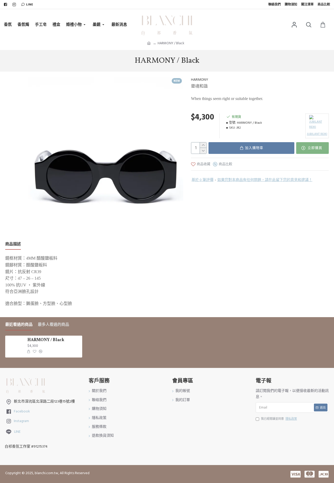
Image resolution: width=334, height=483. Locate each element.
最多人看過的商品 (53, 324)
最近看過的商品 (19, 324)
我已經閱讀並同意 (279, 419)
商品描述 (13, 244)
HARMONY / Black (45, 340)
